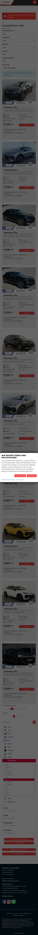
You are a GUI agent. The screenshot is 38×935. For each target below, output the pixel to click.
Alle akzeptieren (20, 475)
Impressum (20, 479)
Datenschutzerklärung (8, 479)
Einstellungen (32, 475)
